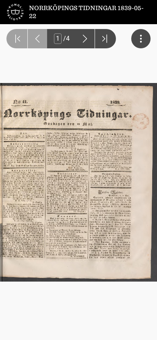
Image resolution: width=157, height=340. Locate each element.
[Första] (16, 38)
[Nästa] (85, 38)
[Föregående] (37, 38)
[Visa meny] (141, 38)
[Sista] (105, 38)
